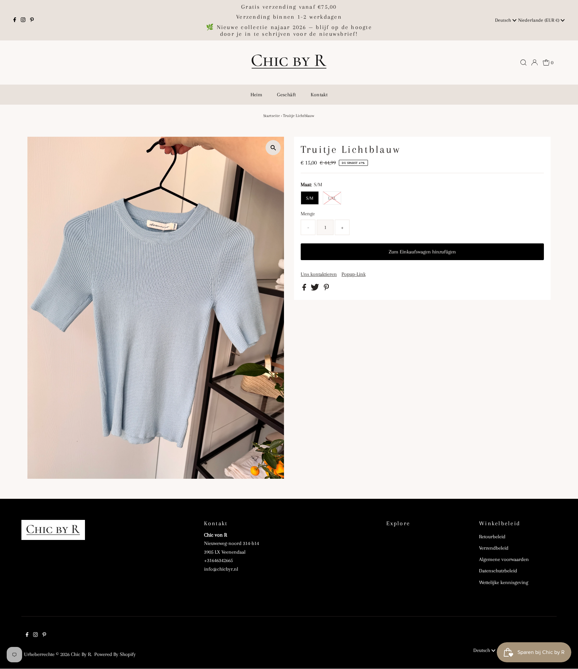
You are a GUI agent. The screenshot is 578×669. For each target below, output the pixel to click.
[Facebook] (15, 20)
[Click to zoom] (273, 147)
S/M (309, 198)
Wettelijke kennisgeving (503, 582)
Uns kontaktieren (319, 274)
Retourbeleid (492, 537)
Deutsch (503, 20)
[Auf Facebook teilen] (304, 289)
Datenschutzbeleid (498, 571)
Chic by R (81, 654)
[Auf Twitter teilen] (315, 289)
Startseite (271, 115)
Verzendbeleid (493, 548)
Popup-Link (354, 274)
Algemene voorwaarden (504, 559)
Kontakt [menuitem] (319, 95)
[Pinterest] (31, 20)
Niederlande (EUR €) (539, 20)
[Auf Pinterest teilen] (326, 289)
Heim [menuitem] (257, 95)
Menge (308, 214)
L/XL (332, 198)
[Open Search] (523, 63)
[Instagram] (23, 20)
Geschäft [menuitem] (286, 95)
